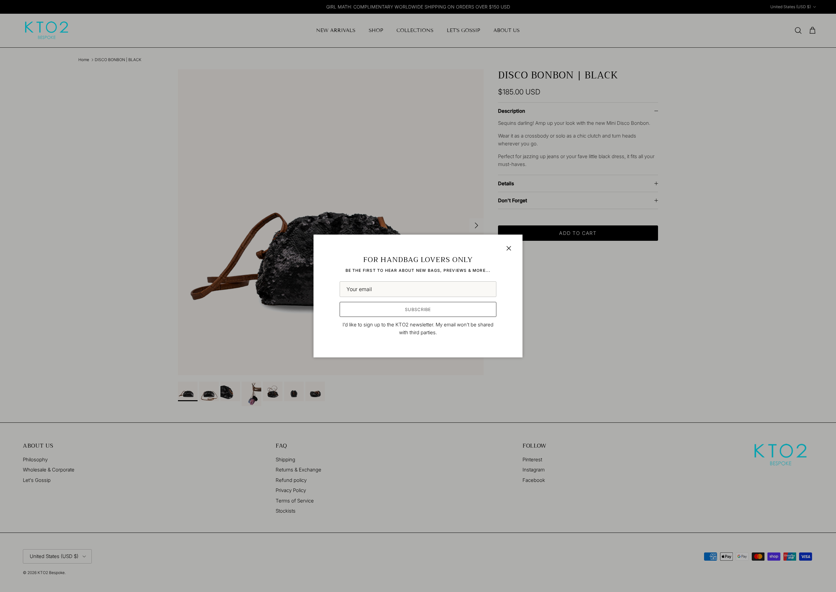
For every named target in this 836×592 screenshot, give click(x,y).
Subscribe (418, 309)
